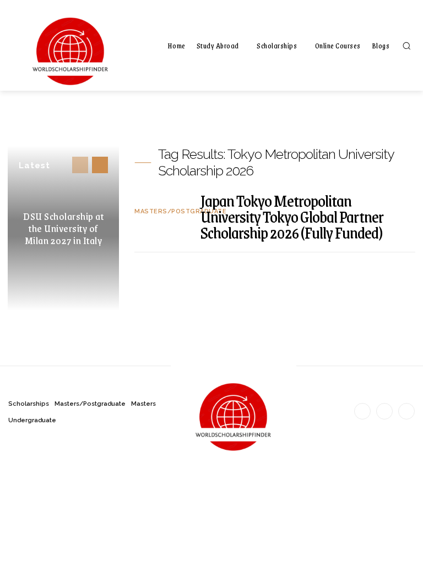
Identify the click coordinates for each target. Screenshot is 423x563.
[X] (406, 411)
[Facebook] (362, 411)
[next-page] (100, 165)
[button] (406, 45)
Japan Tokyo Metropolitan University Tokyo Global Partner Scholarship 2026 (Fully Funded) (291, 216)
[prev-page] (80, 165)
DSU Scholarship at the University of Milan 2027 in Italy (63, 228)
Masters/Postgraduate (180, 211)
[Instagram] (384, 411)
